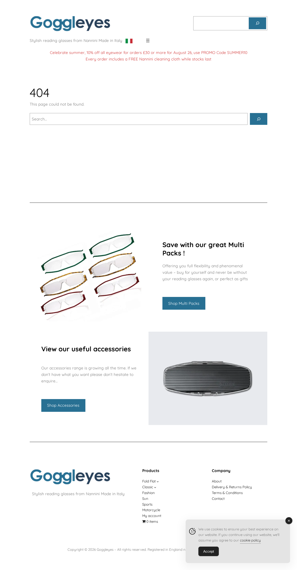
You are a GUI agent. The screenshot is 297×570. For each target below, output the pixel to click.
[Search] (257, 23)
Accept (208, 551)
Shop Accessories (63, 405)
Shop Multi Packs (183, 303)
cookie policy (250, 540)
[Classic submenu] (155, 487)
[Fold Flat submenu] (158, 481)
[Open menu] (148, 40)
